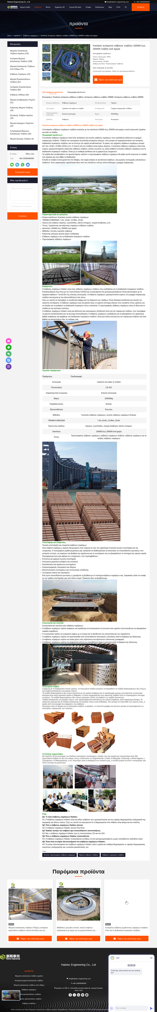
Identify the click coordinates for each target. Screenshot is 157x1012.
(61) (20, 80)
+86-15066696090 (143, 2)
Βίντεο (48, 7)
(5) (22, 139)
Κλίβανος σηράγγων (30, 35)
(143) (19, 52)
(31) (22, 101)
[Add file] (111, 1008)
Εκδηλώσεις (99, 7)
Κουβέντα (140, 7)
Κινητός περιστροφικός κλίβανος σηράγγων (59, 855)
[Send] (151, 1008)
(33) (21, 116)
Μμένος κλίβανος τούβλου (88, 855)
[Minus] (151, 957)
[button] (46, 79)
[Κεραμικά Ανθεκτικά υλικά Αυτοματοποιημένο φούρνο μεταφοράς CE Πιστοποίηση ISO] (126, 903)
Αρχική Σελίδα (25, 7)
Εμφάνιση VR (60, 7)
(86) (20, 88)
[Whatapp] (22, 164)
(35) (20, 132)
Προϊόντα (38, 7)
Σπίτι (9, 35)
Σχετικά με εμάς (75, 7)
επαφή (88, 7)
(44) (20, 74)
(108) (21, 60)
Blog (110, 7)
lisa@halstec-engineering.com (118, 2)
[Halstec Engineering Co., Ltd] (12, 7)
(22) (21, 124)
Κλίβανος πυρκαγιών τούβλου (113, 855)
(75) (22, 67)
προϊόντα (17, 35)
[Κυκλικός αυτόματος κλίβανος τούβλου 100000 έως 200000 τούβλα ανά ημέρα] (70, 63)
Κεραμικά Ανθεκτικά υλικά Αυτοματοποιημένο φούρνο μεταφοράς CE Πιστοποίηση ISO (126, 929)
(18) (21, 109)
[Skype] (17, 165)
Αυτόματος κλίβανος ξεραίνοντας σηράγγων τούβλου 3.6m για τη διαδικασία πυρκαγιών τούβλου (30, 929)
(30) (19, 95)
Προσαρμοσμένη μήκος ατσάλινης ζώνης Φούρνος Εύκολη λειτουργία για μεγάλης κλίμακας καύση (77, 929)
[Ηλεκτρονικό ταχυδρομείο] (27, 165)
